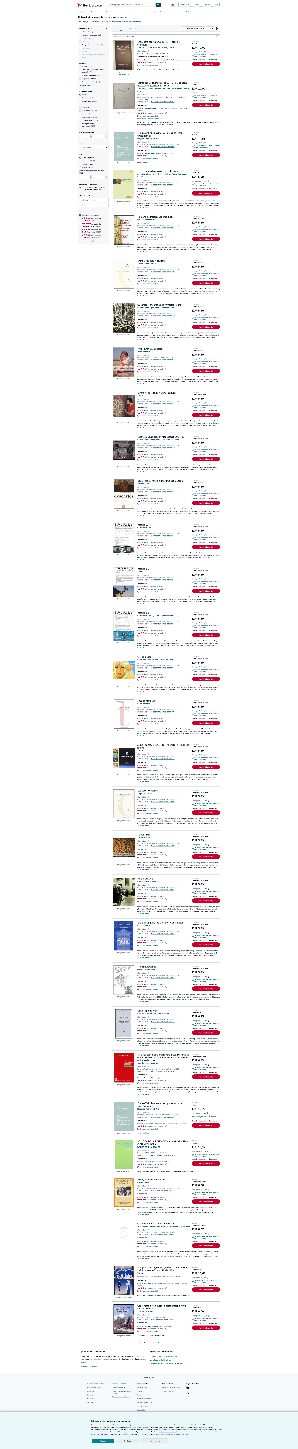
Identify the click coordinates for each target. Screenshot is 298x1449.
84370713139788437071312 (162, 1022)
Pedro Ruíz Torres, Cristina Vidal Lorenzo (155, 616)
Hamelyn (147, 191)
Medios (139, 1391)
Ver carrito (90, 1402)
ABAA (157, 119)
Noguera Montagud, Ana (148, 138)
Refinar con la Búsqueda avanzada (126, 21)
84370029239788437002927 (162, 934)
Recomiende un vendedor (120, 1397)
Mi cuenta (90, 1395)
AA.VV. (140, 396)
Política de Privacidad (144, 1399)
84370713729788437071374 (162, 712)
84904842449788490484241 (162, 1235)
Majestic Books (150, 153)
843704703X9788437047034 (162, 890)
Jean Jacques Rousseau (147, 1063)
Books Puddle (149, 1124)
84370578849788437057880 (162, 1155)
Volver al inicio (149, 1377)
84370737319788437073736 (162, 228)
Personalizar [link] (155, 1441)
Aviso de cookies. (103, 1434)
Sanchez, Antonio (145, 1311)
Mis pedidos (91, 1399)
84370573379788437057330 (162, 668)
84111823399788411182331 (162, 536)
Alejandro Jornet (144, 793)
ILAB (161, 119)
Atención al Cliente (168, 1391)
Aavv (139, 572)
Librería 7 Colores (151, 1326)
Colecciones (110, 12)
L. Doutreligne (143, 704)
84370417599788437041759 (162, 102)
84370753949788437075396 (162, 492)
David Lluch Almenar (146, 969)
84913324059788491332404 (162, 147)
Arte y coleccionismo (161, 12)
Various (140, 1273)
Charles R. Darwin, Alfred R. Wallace (153, 1013)
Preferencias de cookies (167, 1432)
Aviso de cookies (142, 1406)
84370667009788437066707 (162, 846)
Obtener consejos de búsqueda (163, 1356)
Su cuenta (196, 5)
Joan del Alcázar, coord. (163, 47)
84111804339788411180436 (162, 580)
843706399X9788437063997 (162, 448)
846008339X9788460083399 (162, 1191)
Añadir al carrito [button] (206, 64)
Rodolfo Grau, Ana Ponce (148, 881)
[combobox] (131, 5)
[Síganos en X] (187, 1393)
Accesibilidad (141, 1410)
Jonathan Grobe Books (153, 1283)
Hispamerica (148, 60)
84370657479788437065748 (162, 1319)
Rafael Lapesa (143, 925)
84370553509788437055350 (162, 404)
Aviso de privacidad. (181, 1434)
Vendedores (187, 12)
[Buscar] (158, 5)
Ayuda (216, 5)
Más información (85, 85)
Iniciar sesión (185, 5)
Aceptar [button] (103, 1441)
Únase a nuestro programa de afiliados (121, 1392)
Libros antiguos (134, 12)
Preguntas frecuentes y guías (171, 1387)
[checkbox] (80, 32)
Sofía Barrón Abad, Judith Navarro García (155, 660)
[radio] (80, 98)
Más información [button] (85, 241)
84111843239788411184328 (162, 624)
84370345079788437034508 (162, 185)
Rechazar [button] (128, 1441)
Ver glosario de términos (160, 1360)
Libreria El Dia (149, 1162)
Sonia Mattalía (144, 47)
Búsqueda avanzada (85, 12)
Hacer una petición (89, 1366)
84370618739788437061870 (162, 272)
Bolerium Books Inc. (151, 108)
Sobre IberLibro (142, 1387)
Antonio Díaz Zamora (146, 264)
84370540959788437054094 (162, 978)
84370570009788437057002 (162, 802)
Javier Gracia (143, 484)
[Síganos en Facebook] (187, 1388)
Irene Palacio (143, 1182)
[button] (116, 28)
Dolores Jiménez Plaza (147, 220)
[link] (217, 28)
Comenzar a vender (213, 12)
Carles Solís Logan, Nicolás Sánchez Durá (155, 308)
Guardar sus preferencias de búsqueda (166, 1364)
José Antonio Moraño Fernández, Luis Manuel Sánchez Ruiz (163, 1226)
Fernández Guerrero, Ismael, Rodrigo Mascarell (158, 440)
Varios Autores (144, 837)
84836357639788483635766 (162, 360)
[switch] (81, 187)
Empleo (139, 1395)
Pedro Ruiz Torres (145, 528)
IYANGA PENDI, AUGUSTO (148, 1147)
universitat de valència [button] (98, 21)
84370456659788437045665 (162, 759)
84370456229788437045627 (162, 316)
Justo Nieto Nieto (145, 352)
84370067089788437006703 (162, 1071)
